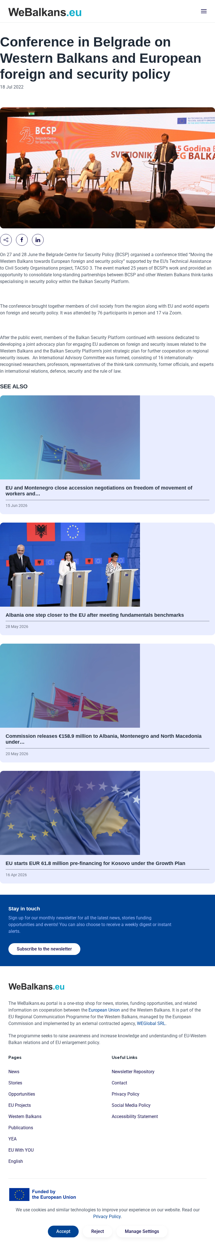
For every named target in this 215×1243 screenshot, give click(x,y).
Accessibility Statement (135, 1116)
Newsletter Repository (133, 1071)
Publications (20, 1127)
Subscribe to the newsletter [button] (44, 949)
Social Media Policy (131, 1105)
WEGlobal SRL (151, 1023)
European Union (104, 1010)
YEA (12, 1139)
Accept (63, 1231)
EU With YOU (21, 1150)
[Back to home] (44, 11)
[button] (204, 11)
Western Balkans (24, 1116)
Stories (15, 1083)
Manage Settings (142, 1231)
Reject (97, 1231)
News (13, 1071)
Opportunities (21, 1094)
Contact (119, 1083)
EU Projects (19, 1105)
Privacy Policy (125, 1094)
